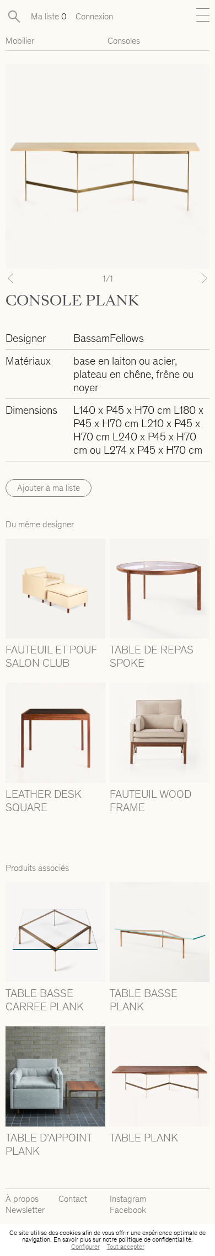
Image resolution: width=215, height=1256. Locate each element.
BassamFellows (108, 338)
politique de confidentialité (155, 1239)
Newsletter (25, 1210)
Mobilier (20, 40)
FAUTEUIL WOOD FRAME (150, 800)
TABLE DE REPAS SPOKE (152, 656)
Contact (72, 1198)
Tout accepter (125, 1246)
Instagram (128, 1198)
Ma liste (49, 16)
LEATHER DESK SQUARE (44, 800)
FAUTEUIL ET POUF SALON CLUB (51, 656)
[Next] (194, 278)
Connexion (94, 16)
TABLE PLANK (144, 1137)
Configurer (85, 1246)
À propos (22, 1198)
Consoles (124, 40)
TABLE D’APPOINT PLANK (49, 1144)
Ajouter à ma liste (48, 487)
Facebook (128, 1210)
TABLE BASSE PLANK (144, 1000)
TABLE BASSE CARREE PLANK (45, 1000)
